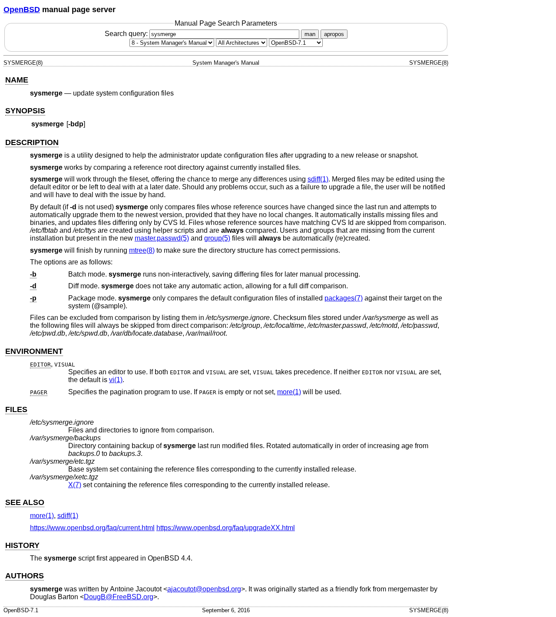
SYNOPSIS (25, 110)
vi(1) (115, 379)
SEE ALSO (24, 502)
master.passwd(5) (162, 238)
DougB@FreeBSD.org (118, 597)
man (309, 34)
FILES (16, 409)
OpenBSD (21, 9)
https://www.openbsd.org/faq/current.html (92, 527)
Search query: (127, 33)
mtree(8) (142, 250)
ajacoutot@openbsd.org (204, 589)
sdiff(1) (318, 179)
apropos (334, 34)
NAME (16, 80)
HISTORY (22, 545)
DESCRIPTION (32, 142)
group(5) (217, 238)
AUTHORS (24, 575)
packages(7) (343, 298)
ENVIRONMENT (34, 351)
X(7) (74, 484)
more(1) (289, 392)
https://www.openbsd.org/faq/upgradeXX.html (225, 527)
